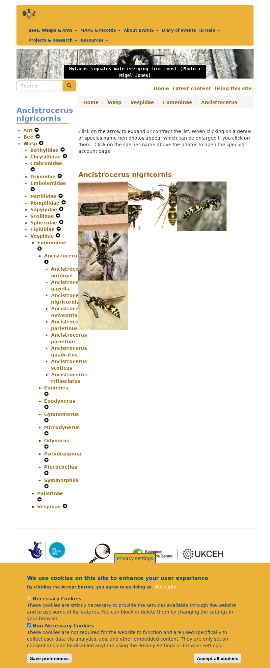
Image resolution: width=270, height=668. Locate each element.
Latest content (192, 88)
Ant (28, 130)
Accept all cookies (217, 658)
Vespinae (50, 506)
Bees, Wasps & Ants (51, 30)
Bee (29, 137)
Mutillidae (44, 196)
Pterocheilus (60, 467)
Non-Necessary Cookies (63, 625)
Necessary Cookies (57, 598)
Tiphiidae (43, 229)
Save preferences (49, 658)
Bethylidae (45, 150)
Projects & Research (51, 40)
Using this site (233, 88)
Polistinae (50, 493)
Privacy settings (135, 558)
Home (161, 88)
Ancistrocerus (62, 255)
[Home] (29, 13)
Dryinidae (43, 176)
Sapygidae (44, 209)
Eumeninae (52, 242)
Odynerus (56, 440)
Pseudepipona (62, 453)
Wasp (31, 143)
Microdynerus (62, 427)
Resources (93, 40)
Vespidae (43, 236)
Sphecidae (44, 222)
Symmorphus (61, 480)
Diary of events (179, 30)
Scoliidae (43, 216)
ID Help (208, 30)
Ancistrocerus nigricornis (125, 175)
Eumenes (56, 387)
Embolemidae (48, 183)
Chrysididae (46, 156)
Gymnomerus (61, 414)
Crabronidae (46, 163)
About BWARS (139, 30)
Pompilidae (45, 203)
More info (165, 586)
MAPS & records (98, 30)
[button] (34, 64)
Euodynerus (59, 401)
